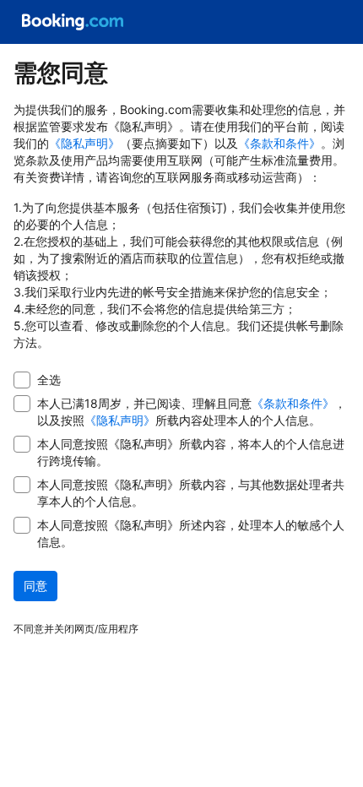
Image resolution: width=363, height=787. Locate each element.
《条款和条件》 (279, 143)
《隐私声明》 (84, 143)
